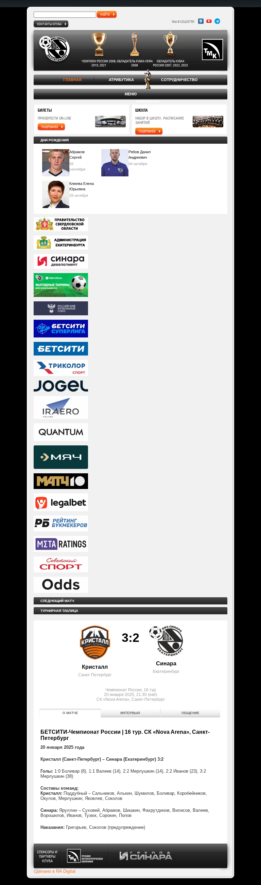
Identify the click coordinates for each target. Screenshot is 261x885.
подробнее (49, 127)
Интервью (130, 713)
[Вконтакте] (201, 21)
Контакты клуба (49, 24)
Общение (190, 713)
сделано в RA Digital (54, 871)
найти (105, 14)
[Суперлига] (130, 329)
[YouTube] (209, 21)
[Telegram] (217, 21)
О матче (70, 713)
